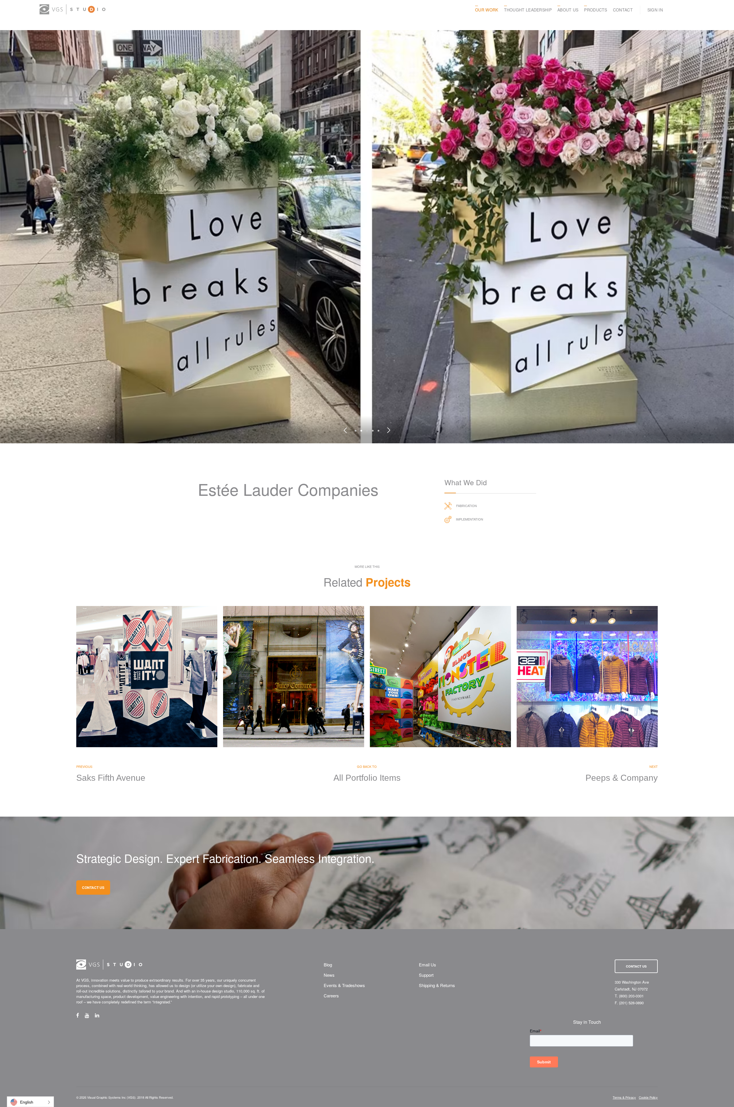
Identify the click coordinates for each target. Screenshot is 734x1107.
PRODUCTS (595, 10)
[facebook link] (80, 1015)
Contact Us (636, 966)
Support (426, 975)
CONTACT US (93, 887)
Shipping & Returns (437, 985)
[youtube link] (90, 1015)
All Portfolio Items (367, 778)
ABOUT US (567, 10)
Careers (331, 996)
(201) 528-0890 (631, 1002)
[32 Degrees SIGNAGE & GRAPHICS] (587, 676)
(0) (691, 10)
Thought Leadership (528, 10)
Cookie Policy (648, 1097)
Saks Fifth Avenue (110, 778)
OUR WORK (486, 10)
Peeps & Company (621, 778)
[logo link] (73, 9)
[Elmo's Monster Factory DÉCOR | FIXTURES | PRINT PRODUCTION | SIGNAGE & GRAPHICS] (440, 676)
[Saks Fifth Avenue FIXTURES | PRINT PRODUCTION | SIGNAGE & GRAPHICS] (146, 676)
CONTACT (623, 10)
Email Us (427, 965)
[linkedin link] (100, 1015)
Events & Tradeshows (344, 985)
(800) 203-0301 (631, 996)
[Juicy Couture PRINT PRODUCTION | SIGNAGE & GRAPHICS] (293, 676)
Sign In (655, 10)
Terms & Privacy (624, 1097)
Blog (328, 965)
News (329, 975)
